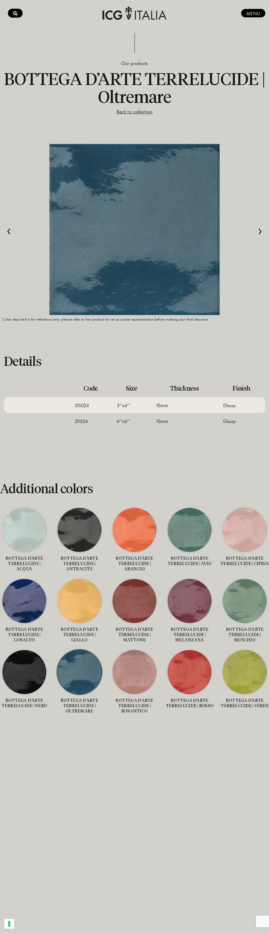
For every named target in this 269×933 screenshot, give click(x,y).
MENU (253, 13)
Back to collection (134, 111)
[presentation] (9, 229)
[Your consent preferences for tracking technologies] (9, 924)
